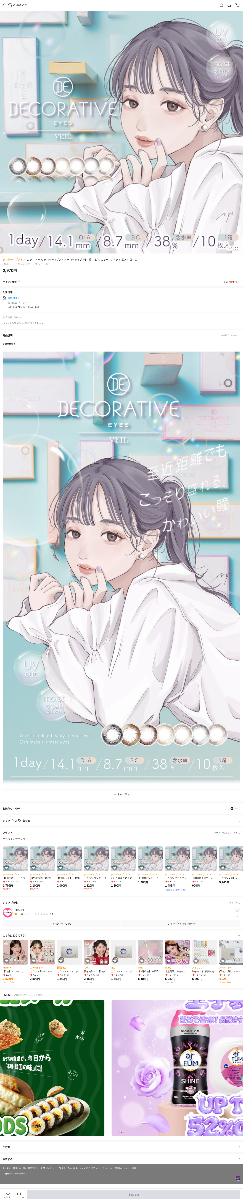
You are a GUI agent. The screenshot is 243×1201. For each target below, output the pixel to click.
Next (235, 132)
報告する (8, 1159)
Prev (7, 132)
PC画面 (62, 1168)
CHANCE (20, 5)
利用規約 (17, 1168)
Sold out (134, 1196)
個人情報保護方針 (31, 1168)
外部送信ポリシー (49, 1168)
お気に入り (8, 1197)
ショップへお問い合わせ (123, 820)
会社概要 (6, 1168)
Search (229, 5)
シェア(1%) (19, 1197)
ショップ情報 (120, 902)
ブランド (120, 832)
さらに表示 (123, 794)
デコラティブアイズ (14, 259)
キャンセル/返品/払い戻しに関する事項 (22, 323)
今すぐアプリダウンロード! (92, 1168)
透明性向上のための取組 (125, 1168)
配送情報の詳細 (10, 317)
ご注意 (6, 1147)
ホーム (109, 1168)
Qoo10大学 (73, 1168)
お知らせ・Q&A (120, 808)
